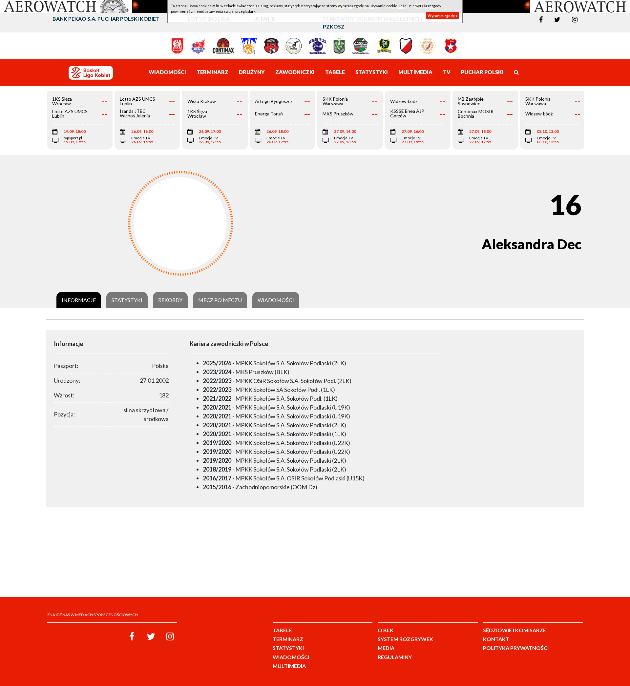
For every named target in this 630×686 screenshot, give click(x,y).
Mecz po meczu (220, 300)
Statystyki (127, 300)
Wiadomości (276, 300)
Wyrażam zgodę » (442, 15)
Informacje (79, 300)
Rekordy (170, 300)
